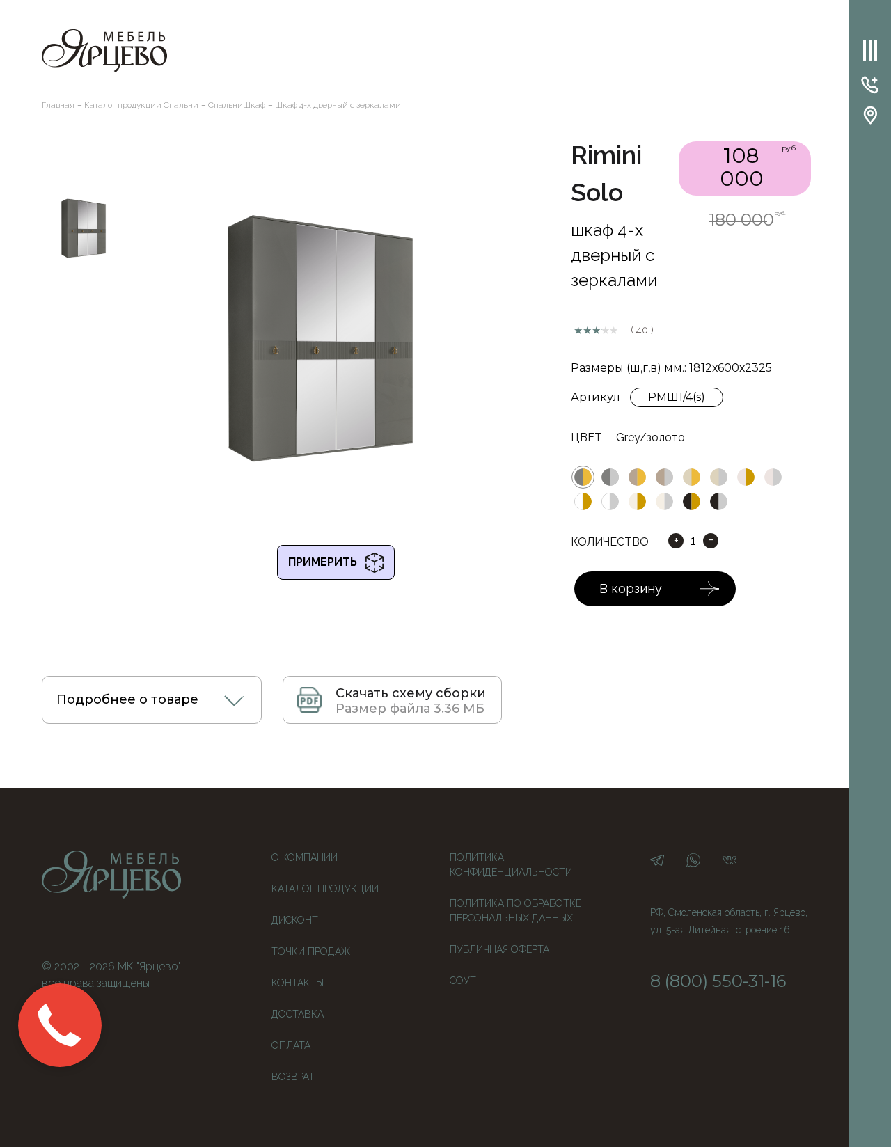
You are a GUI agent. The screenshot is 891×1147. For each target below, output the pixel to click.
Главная (58, 105)
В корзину (630, 588)
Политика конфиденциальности (511, 865)
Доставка (297, 1014)
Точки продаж (310, 951)
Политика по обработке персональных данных (515, 911)
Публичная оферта (499, 949)
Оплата (290, 1045)
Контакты (297, 982)
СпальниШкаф (236, 105)
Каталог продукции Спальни (141, 105)
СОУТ (463, 980)
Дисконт (294, 920)
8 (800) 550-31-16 (718, 981)
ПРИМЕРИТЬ (326, 562)
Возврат (293, 1076)
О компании (304, 857)
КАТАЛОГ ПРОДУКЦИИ (325, 888)
